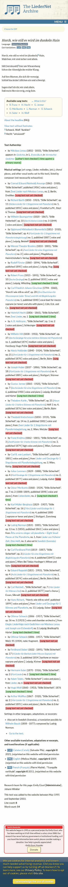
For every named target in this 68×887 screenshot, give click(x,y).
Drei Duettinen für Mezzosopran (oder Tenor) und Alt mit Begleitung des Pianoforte (30, 296)
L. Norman (32, 109)
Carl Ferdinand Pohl (20, 549)
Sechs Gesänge (16, 279)
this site (38, 873)
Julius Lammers (18, 471)
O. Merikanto (16, 109)
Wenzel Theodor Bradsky (23, 246)
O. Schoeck (46, 109)
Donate (34, 849)
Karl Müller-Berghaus (21, 504)
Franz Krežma (18, 438)
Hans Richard (17, 599)
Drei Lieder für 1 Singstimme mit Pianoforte (33, 354)
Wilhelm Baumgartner (22, 216)
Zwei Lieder (16, 316)
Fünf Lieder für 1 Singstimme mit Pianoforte (29, 371)
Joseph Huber (18, 367)
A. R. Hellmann (18, 321)
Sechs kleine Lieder (34, 220)
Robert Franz (17, 275)
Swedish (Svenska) (46, 541)
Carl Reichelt (17, 587)
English (16, 759)
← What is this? (37, 101)
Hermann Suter (18, 670)
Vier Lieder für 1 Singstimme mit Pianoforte (32, 700)
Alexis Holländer (19, 350)
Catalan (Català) (21, 750)
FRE (28, 47)
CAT (19, 47)
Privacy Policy (33, 870)
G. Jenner (39, 105)
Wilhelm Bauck (12, 723)
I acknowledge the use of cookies (34, 881)
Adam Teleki (17, 679)
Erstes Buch (36, 154)
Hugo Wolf (16, 687)
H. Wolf (25, 113)
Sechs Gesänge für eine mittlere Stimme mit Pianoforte (35, 338)
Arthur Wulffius (18, 696)
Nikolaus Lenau (18, 150)
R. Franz (13, 105)
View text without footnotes (18, 126)
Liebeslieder (24, 496)
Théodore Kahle (19, 400)
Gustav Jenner (18, 384)
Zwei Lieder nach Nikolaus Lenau (27, 191)
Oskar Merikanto (19, 487)
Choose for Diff (10, 29)
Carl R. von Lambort (21, 454)
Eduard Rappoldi (19, 570)
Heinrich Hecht (18, 312)
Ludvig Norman (18, 525)
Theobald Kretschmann (22, 417)
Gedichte (20, 154)
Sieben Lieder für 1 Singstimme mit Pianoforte (31, 204)
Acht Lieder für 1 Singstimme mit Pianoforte (32, 574)
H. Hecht (25, 105)
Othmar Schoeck (19, 616)
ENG (24, 47)
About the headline (13, 120)
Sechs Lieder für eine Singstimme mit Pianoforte (34, 388)
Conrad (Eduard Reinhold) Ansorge (28, 183)
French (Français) (21, 767)
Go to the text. (16, 733)
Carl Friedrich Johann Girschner (26, 288)
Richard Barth (17, 200)
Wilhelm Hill (17, 334)
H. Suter (13, 113)
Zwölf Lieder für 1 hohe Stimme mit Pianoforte (30, 442)
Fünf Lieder (17, 674)
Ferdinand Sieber (19, 649)
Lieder (14, 683)
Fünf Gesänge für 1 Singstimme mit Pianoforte (33, 475)
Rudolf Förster (18, 262)
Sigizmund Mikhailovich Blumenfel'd (28, 229)
